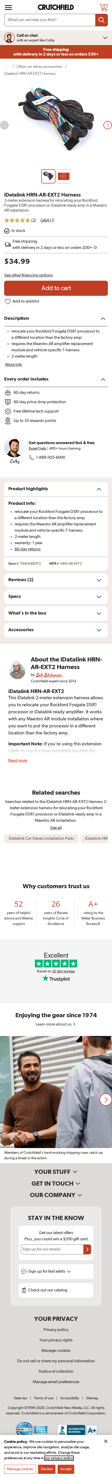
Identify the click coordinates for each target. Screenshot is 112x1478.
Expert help (37, 448)
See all (56, 828)
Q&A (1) (47, 220)
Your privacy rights (56, 1340)
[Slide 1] (48, 176)
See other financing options (28, 275)
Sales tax (20, 1398)
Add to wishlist (26, 301)
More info (13, 365)
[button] (105, 1099)
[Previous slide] (4, 125)
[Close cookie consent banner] (106, 1441)
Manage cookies (56, 1351)
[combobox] (56, 20)
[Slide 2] (64, 176)
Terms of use (43, 1398)
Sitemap (92, 1398)
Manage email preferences (56, 1382)
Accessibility (69, 1398)
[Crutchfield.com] (56, 7)
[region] (56, 1099)
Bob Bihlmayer (48, 674)
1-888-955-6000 (50, 458)
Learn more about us (54, 1024)
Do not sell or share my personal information (56, 1361)
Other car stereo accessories (39, 67)
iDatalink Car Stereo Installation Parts (41, 839)
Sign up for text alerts (47, 1272)
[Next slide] (107, 125)
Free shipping (56, 51)
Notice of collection (56, 1372)
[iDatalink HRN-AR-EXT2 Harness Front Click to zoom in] (56, 125)
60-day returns (28, 549)
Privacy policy (56, 1330)
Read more (17, 761)
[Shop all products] (8, 7)
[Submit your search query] (101, 20)
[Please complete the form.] (87, 1249)
